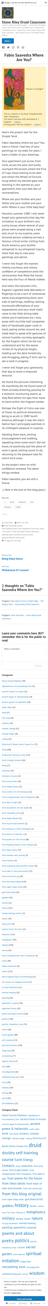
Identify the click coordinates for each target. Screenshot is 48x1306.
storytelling (7, 1056)
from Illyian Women (10, 818)
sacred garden (8, 1034)
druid (6, 526)
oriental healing (9, 992)
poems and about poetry (18, 535)
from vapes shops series (12, 887)
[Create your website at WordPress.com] (24, 2)
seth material (7, 1040)
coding (5, 739)
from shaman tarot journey (13, 855)
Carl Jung (6, 718)
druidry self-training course (13, 755)
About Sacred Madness (11, 681)
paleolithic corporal (10, 1003)
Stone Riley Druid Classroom (24, 22)
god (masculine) (8, 892)
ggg (8, 540)
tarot (18, 537)
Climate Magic (8, 733)
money (5, 950)
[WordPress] (22, 47)
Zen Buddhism (8, 1103)
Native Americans (32, 531)
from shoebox (8, 860)
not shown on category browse (15, 982)
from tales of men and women (14, 531)
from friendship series (11, 813)
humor (4, 918)
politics (30, 535)
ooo (15, 540)
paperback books (9, 1008)
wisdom (5, 1087)
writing (5, 1093)
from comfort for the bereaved (15, 791)
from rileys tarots (37, 528)
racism (4, 1029)
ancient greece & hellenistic (14, 702)
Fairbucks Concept (10, 776)
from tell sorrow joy (10, 876)
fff (5, 540)
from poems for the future (13, 839)
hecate (5, 902)
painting (5, 535)
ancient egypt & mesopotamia (15, 696)
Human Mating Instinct (12, 913)
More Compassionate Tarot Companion (18, 955)
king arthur (7, 924)
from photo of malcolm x (13, 834)
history (5, 908)
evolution (6, 770)
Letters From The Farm (12, 929)
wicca (4, 1082)
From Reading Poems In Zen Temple (17, 844)
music (4, 960)
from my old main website (13, 823)
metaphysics (7, 939)
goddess (5, 897)
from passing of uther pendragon (16, 828)
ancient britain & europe (13, 691)
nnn (11, 540)
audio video (7, 707)
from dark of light (9, 802)
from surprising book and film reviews (18, 865)
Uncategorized (8, 1071)
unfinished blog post (11, 1077)
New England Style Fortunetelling (17, 976)
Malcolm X (6, 934)
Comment (38, 666)
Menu (9, 41)
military (5, 945)
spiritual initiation (8, 537)
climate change (8, 728)
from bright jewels (15, 526)
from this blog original (11, 881)
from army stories (9, 781)
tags (19, 540)
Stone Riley (8, 522)
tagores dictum (8, 1061)
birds (4, 712)
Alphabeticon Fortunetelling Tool (16, 686)
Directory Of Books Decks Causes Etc (18, 744)
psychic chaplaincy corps (12, 1024)
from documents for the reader (15, 807)
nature (5, 971)
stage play (6, 1050)
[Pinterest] (18, 47)
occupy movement (10, 987)
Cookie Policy (16, 1293)
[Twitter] (8, 47)
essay (4, 765)
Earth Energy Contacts (11, 760)
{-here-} (17, 121)
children (5, 723)
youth (22, 537)
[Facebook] (4, 47)
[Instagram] (13, 47)
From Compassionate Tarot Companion (16, 528)
